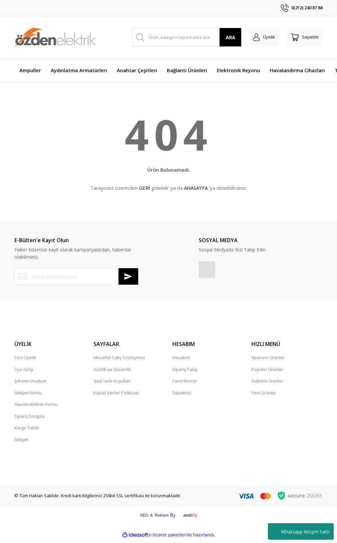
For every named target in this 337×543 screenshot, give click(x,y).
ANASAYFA (196, 188)
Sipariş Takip (185, 369)
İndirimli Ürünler (267, 381)
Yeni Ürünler (263, 393)
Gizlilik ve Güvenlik (112, 369)
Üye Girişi (23, 369)
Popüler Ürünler (267, 369)
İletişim (21, 440)
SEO (144, 515)
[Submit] (128, 276)
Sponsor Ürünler (268, 357)
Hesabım (181, 357)
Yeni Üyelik (25, 357)
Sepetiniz (181, 393)
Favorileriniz (184, 381)
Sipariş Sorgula (29, 416)
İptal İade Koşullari (112, 381)
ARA (230, 37)
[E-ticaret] (167, 535)
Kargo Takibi (26, 428)
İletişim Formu (28, 393)
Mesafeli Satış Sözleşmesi (119, 357)
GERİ (144, 188)
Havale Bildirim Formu (36, 404)
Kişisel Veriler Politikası (116, 393)
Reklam (161, 515)
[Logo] (55, 37)
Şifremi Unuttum (30, 381)
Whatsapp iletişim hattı (305, 532)
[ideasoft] (135, 535)
